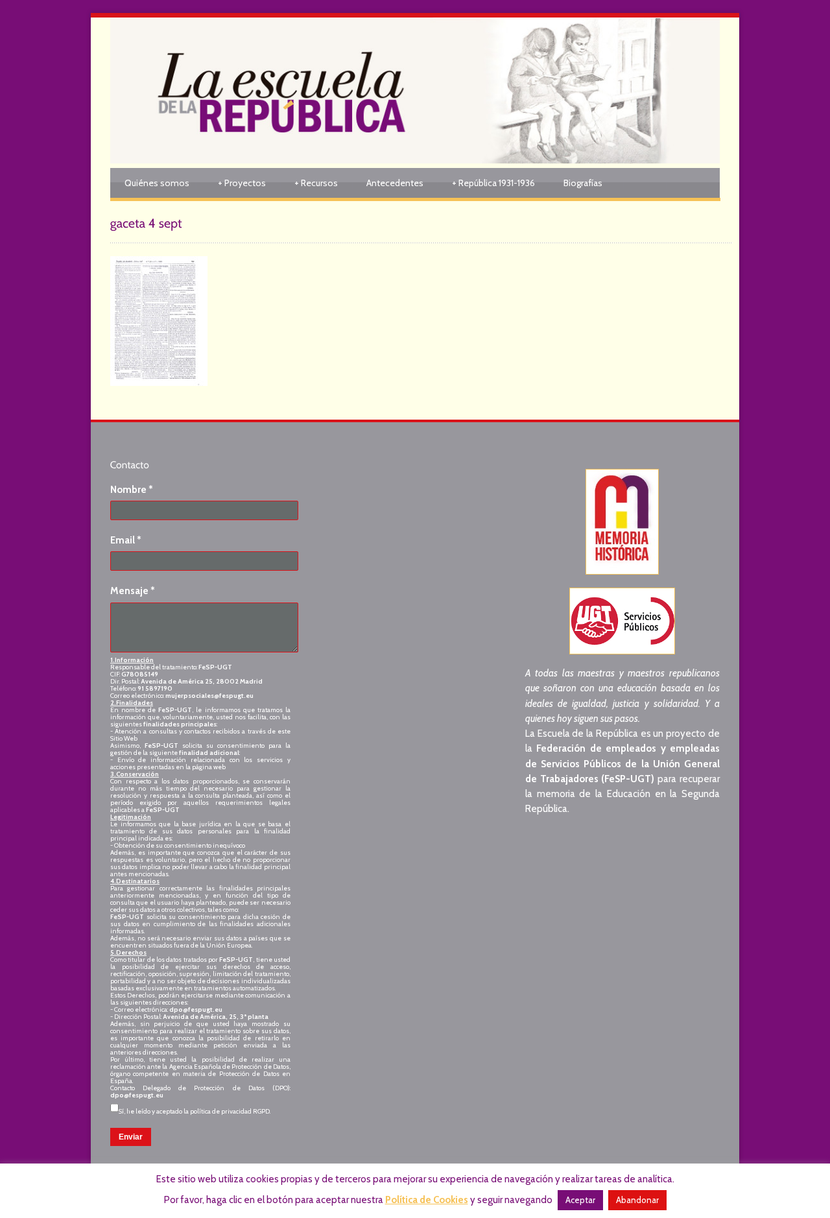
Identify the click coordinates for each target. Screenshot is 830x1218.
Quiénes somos (156, 183)
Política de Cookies (426, 1200)
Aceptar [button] (580, 1200)
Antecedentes (394, 183)
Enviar (131, 1136)
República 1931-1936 (493, 183)
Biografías (582, 183)
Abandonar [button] (637, 1200)
